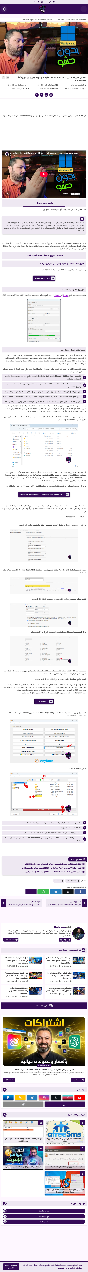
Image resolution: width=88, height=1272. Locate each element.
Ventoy (57, 295)
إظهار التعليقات (41, 1006)
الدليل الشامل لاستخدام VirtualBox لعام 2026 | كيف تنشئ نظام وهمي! (53, 872)
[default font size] (41, 95)
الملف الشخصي (9, 940)
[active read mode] (51, 95)
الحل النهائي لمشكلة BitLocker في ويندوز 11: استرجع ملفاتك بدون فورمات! (16, 960)
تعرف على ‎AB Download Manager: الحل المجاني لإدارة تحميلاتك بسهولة (65, 1190)
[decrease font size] (46, 95)
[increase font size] (37, 95)
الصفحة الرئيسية (82, 19)
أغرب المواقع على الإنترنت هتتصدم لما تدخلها (23, 1167)
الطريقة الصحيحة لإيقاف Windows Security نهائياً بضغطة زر (18, 990)
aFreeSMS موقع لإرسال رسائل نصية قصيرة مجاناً (65, 1139)
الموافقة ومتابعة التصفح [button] (11, 1266)
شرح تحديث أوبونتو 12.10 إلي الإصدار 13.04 (64, 1167)
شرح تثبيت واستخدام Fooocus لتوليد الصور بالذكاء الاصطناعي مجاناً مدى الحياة (16, 975)
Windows (58, 881)
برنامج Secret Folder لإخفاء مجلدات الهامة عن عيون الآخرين (23, 1139)
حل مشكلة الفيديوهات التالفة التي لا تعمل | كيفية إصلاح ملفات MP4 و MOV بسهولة (58, 960)
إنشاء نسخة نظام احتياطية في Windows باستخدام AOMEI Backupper (53, 864)
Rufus (65, 295)
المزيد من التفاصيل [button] (65, 1268)
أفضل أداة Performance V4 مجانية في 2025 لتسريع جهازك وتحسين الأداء (52, 868)
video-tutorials (70, 19)
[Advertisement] (44, 107)
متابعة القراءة (10, 1080)
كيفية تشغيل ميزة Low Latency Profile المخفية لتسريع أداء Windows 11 (59, 975)
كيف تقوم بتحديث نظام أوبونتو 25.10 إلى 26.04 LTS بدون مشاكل (58, 989)
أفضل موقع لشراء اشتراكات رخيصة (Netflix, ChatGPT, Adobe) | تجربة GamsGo (44, 1070)
